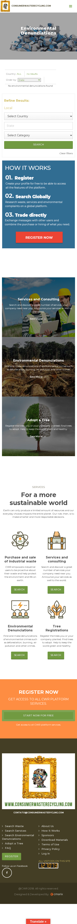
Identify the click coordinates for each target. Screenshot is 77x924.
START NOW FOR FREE (38, 715)
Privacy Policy (50, 848)
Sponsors (47, 835)
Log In (45, 853)
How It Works (50, 830)
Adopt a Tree (14, 843)
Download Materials (54, 839)
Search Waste (14, 826)
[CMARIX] (56, 894)
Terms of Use (50, 844)
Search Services (15, 830)
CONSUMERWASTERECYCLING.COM (31, 6)
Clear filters (66, 153)
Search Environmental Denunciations (18, 837)
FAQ (8, 847)
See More (36, 318)
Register (11, 856)
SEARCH (19, 589)
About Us (47, 826)
